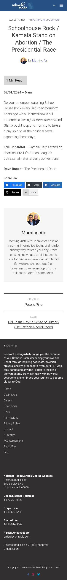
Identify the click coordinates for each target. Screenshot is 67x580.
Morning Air (38, 19)
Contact (8, 429)
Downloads (10, 406)
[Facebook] (28, 574)
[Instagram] (33, 574)
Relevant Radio (31, 567)
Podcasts (53, 19)
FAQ (6, 452)
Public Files (10, 446)
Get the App (10, 394)
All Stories (9, 434)
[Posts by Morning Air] (24, 60)
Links (7, 411)
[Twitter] (38, 574)
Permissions (11, 417)
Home (7, 388)
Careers (8, 400)
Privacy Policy (12, 423)
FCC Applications (13, 440)
